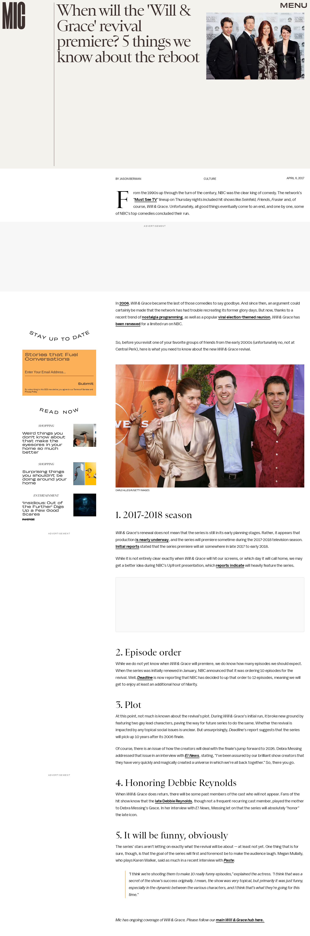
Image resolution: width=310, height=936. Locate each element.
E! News (192, 755)
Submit (86, 383)
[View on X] (209, 604)
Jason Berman (130, 178)
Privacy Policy (31, 392)
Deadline (145, 677)
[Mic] (14, 15)
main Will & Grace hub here (239, 920)
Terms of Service (81, 389)
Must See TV (146, 199)
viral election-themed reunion (244, 317)
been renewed (128, 324)
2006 (124, 303)
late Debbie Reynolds (173, 801)
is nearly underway (152, 540)
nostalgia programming (162, 317)
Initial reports (127, 546)
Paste (229, 860)
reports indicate (230, 565)
